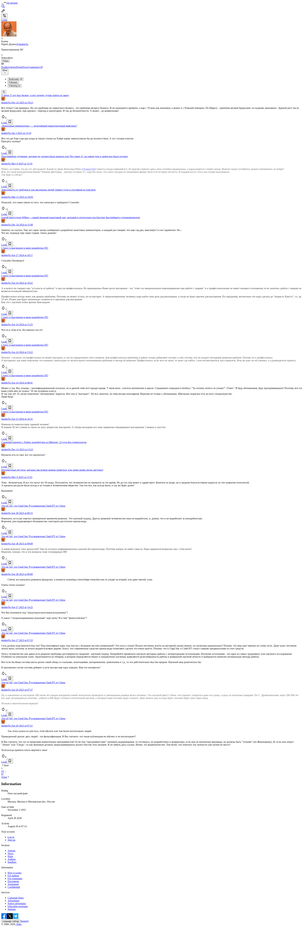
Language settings (11, 921)
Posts (19, 67)
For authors (13, 875)
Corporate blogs (16, 897)
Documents (13, 881)
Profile (4, 67)
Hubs (10, 856)
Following (14, 86)
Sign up (11, 840)
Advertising (13, 900)
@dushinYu (22, 44)
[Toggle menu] (2, 3)
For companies (15, 878)
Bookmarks (15, 79)
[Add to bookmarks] (10, 121)
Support (24, 921)
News (25, 67)
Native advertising (17, 903)
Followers (13, 82)
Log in (11, 837)
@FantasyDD (88, 169)
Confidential (14, 887)
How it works (14, 872)
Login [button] (4, 20)
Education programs (18, 906)
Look (4, 122)
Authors (12, 859)
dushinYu (6, 102)
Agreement (13, 884)
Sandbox (12, 862)
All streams (12, 3)
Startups (12, 909)
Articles (12, 67)
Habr (19, 924)
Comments (35, 67)
